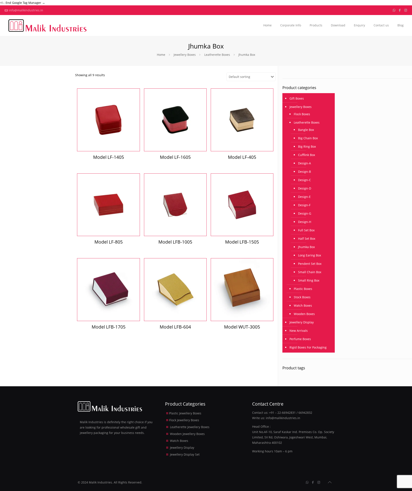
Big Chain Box (308, 138)
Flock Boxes (302, 114)
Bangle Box (306, 130)
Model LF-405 (242, 157)
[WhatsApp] (394, 10)
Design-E (304, 197)
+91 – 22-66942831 (282, 413)
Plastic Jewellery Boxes (185, 413)
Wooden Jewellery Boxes (187, 434)
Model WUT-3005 (242, 327)
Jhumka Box (306, 247)
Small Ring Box (308, 280)
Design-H (304, 222)
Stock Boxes (302, 297)
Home (161, 55)
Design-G (304, 213)
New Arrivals (298, 331)
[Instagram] (405, 10)
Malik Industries (100, 482)
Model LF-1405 (108, 157)
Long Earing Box (309, 255)
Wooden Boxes (304, 314)
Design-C (304, 180)
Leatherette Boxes (217, 55)
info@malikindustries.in (26, 10)
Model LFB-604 (175, 327)
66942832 (305, 413)
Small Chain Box (309, 272)
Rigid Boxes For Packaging (308, 347)
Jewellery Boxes (185, 55)
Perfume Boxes (300, 339)
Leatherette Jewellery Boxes (189, 427)
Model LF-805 (108, 242)
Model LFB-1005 (175, 242)
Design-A (304, 163)
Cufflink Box (306, 155)
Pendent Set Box (309, 264)
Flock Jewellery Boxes (184, 420)
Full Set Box (306, 230)
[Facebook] (400, 10)
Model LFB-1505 (242, 242)
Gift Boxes (296, 98)
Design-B (304, 172)
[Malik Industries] (47, 25)
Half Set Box (306, 238)
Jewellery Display (301, 322)
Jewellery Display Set (185, 454)
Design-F (304, 205)
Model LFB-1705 (109, 327)
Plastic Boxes (303, 289)
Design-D (304, 188)
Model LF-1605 (175, 157)
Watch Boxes (303, 305)
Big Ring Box (307, 146)
